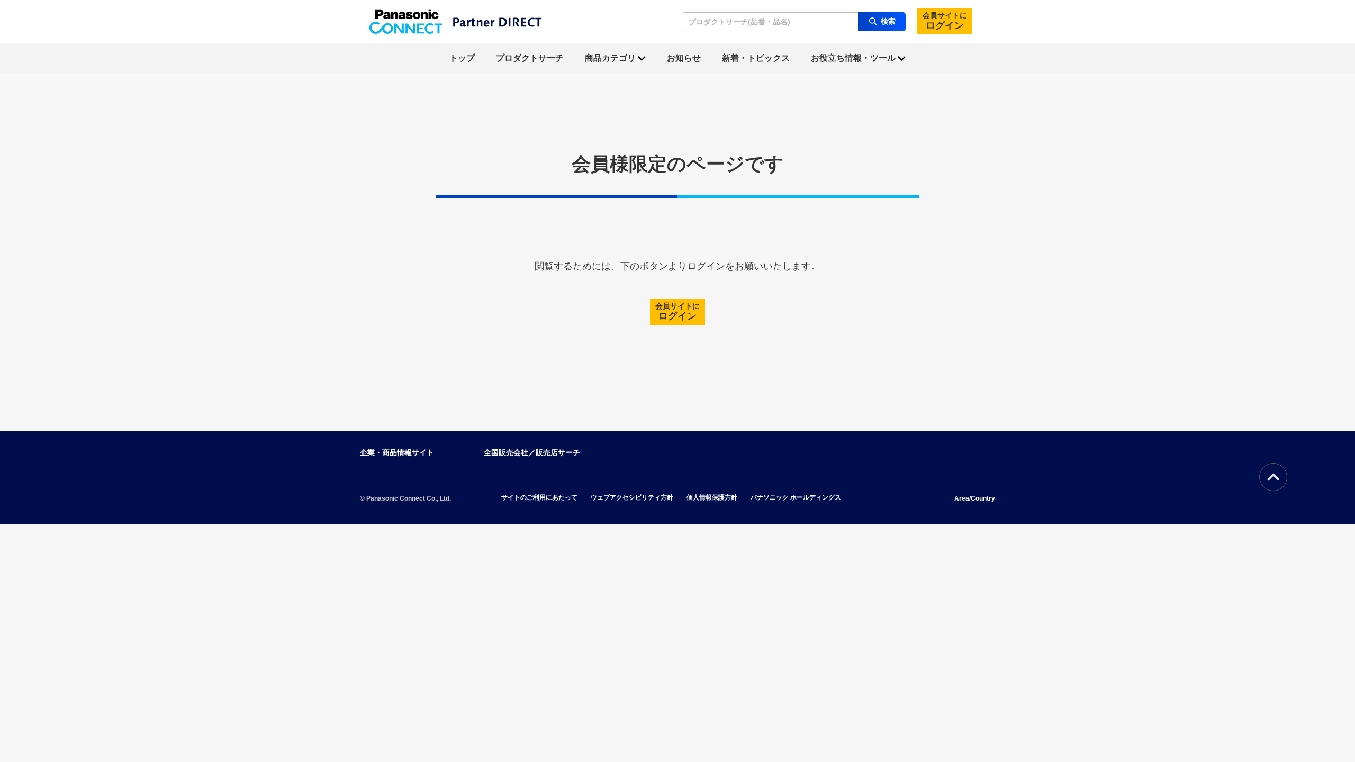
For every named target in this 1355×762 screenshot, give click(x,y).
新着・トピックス (756, 57)
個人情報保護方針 (711, 497)
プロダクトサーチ (530, 57)
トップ (462, 57)
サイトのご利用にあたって (539, 497)
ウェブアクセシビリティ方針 (632, 497)
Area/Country (974, 498)
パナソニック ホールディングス (796, 497)
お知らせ (684, 57)
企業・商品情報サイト (397, 452)
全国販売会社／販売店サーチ (532, 452)
